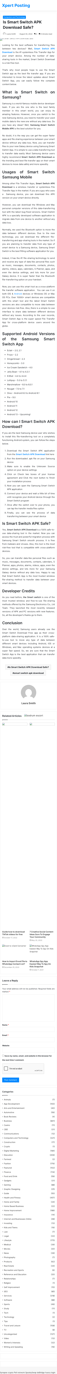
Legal (6, 1236)
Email (5, 1035)
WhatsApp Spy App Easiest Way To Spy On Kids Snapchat (40, 964)
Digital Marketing (11, 1151)
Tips (6, 1321)
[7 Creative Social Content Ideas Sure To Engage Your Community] (42, 826)
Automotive (9, 1112)
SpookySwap (30, 1372)
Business (8, 1121)
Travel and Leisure (12, 1325)
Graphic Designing (12, 1189)
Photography (9, 1257)
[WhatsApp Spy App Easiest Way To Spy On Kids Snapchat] (42, 951)
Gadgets (7, 1181)
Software (8, 1300)
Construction (9, 1142)
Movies (7, 1249)
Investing (8, 1223)
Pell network (19, 1372)
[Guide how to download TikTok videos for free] (14, 826)
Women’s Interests (12, 1343)
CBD (6, 1129)
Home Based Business (14, 1206)
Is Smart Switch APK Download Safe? (29, 667)
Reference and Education (15, 1274)
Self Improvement (12, 1287)
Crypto (7, 1146)
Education (8, 1155)
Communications (11, 1134)
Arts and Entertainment (14, 1108)
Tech (6, 1313)
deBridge (41, 1372)
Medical (7, 1244)
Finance (7, 1172)
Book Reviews (10, 1117)
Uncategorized (10, 1334)
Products (8, 1262)
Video (6, 1338)
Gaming (7, 1185)
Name (5, 1025)
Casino (7, 1125)
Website (5, 1045)
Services (8, 1296)
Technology (9, 1317)
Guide (6, 1193)
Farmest (7, 1159)
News (6, 1253)
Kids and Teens (10, 1227)
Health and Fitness (12, 1198)
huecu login (50, 1372)
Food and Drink (10, 1176)
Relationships (10, 1279)
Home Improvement (13, 1210)
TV (5, 1330)
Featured (8, 1168)
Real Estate (9, 1266)
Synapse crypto (6, 1372)
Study (6, 1308)
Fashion (7, 1163)
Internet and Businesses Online (17, 1219)
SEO (6, 1291)
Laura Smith (11, 34)
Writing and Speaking (13, 1347)
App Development (12, 1104)
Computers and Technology (14, 17)
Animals (7, 1099)
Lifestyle (7, 1240)
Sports (7, 1304)
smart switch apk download (29, 673)
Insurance (8, 1215)
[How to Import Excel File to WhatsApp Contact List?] (14, 951)
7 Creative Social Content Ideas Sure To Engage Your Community (41, 934)
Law (6, 1232)
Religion (7, 1283)
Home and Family (11, 1202)
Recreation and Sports (14, 1270)
